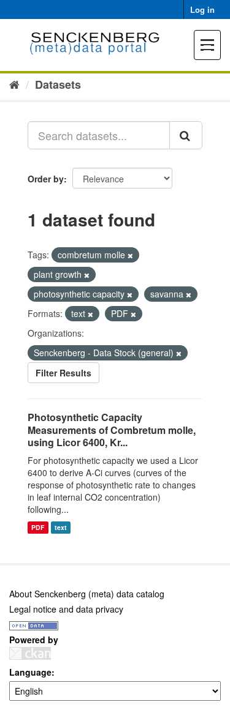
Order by (46, 179)
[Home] (14, 84)
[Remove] (130, 255)
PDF (37, 527)
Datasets (58, 84)
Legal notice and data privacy (66, 609)
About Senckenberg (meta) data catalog (86, 594)
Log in (202, 9)
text (61, 527)
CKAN (30, 653)
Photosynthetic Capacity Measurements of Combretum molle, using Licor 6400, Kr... (112, 430)
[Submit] (185, 135)
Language (30, 672)
